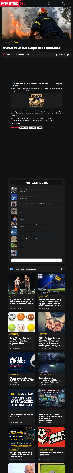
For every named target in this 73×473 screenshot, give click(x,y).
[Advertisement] (36, 70)
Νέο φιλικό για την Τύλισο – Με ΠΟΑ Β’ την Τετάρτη (29, 245)
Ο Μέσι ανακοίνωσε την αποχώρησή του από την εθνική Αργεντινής (33, 196)
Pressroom (10, 54)
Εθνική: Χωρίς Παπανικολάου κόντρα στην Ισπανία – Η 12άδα (31, 217)
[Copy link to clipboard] (68, 55)
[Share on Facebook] (56, 55)
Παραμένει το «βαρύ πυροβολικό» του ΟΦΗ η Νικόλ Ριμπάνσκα (32, 189)
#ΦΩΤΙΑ (40, 127)
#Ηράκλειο (32, 127)
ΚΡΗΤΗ (16, 42)
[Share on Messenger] (62, 55)
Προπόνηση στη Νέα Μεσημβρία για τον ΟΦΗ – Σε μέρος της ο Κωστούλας (34, 203)
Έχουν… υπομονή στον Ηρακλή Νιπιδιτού (27, 252)
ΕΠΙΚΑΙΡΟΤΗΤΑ (7, 42)
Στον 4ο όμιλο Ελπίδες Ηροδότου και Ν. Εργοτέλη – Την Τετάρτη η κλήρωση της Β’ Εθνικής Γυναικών (40, 224)
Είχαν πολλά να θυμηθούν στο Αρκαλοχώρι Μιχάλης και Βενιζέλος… (33, 238)
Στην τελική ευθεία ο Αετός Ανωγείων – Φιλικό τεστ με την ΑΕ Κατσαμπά (34, 210)
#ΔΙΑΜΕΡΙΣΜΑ (23, 127)
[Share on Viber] (65, 55)
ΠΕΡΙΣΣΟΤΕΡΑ (36, 260)
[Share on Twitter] (59, 55)
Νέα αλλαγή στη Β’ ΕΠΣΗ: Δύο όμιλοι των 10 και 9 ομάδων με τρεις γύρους (34, 231)
